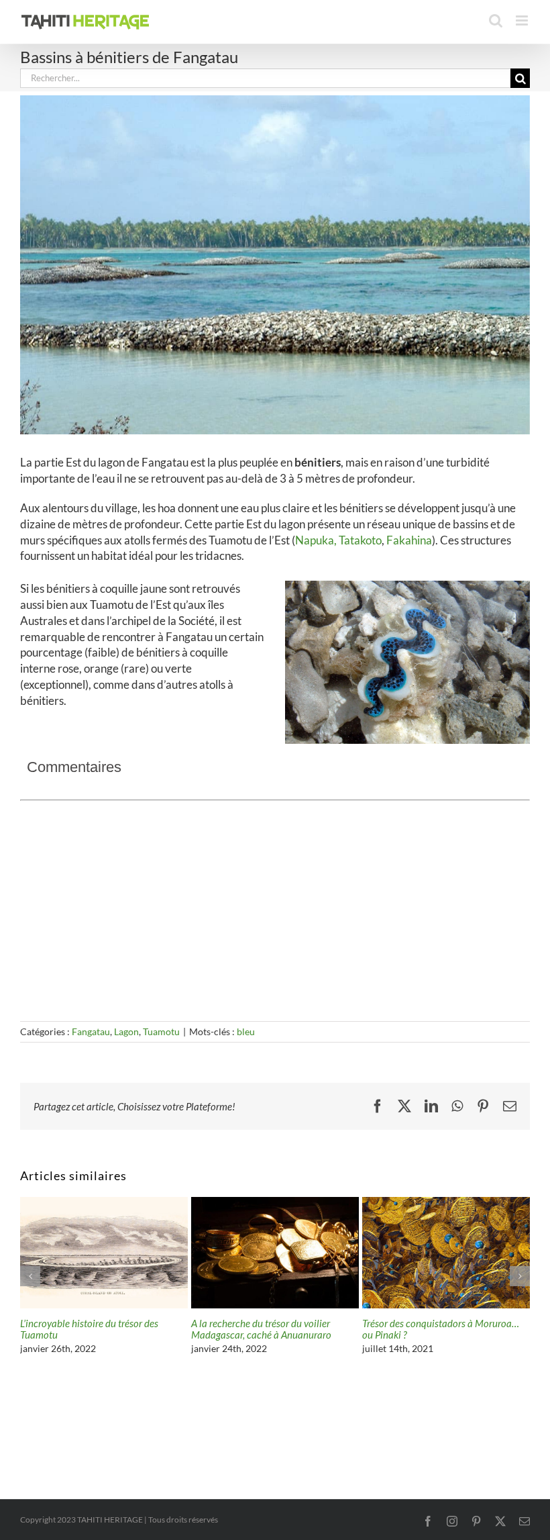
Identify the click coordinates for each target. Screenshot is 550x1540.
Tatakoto (360, 540)
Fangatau (91, 1031)
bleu (246, 1031)
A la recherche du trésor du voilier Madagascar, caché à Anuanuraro (261, 1329)
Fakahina (409, 540)
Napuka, (316, 540)
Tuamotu (161, 1031)
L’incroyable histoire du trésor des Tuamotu (89, 1329)
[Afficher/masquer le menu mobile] (523, 20)
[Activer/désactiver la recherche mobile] (495, 20)
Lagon (126, 1031)
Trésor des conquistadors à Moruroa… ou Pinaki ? (440, 1329)
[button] (30, 1276)
